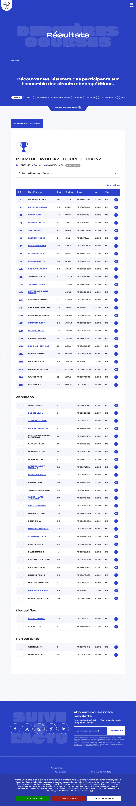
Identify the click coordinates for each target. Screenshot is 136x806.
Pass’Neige (60, 772)
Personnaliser (104, 798)
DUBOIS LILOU (35, 413)
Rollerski (78, 97)
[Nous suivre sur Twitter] (27, 728)
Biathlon (28, 97)
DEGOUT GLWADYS (37, 269)
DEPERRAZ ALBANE (38, 590)
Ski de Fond (42, 97)
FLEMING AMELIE (37, 475)
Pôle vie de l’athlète (101, 772)
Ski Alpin (16, 97)
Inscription (116, 731)
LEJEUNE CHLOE (36, 223)
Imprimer (115, 185)
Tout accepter (33, 798)
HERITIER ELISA (36, 323)
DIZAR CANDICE (36, 253)
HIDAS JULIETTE (36, 261)
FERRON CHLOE (36, 331)
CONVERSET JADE (37, 536)
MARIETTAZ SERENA (38, 529)
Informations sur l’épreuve (36, 173)
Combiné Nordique (108, 97)
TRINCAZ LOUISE (37, 284)
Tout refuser (68, 798)
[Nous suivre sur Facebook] (15, 728)
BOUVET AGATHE (36, 619)
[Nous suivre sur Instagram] (39, 728)
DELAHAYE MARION (38, 428)
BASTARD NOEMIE (37, 506)
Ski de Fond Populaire (60, 97)
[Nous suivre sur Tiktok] (51, 728)
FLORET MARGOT (36, 238)
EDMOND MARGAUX (38, 207)
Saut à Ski (91, 97)
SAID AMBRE (34, 230)
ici (100, 745)
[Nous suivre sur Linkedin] (63, 728)
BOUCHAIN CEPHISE (38, 346)
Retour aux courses (28, 123)
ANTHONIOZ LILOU (37, 421)
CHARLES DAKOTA (37, 246)
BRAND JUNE (34, 215)
